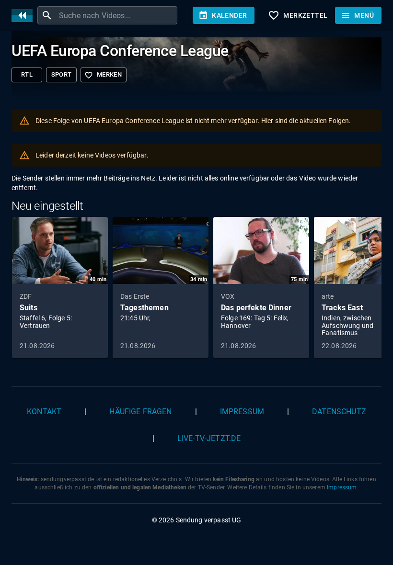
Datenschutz (339, 411)
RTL (27, 74)
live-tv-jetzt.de (209, 438)
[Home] (24, 15)
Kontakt (44, 411)
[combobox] (117, 15)
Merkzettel (297, 15)
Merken (103, 75)
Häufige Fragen (140, 411)
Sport (61, 74)
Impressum (242, 411)
